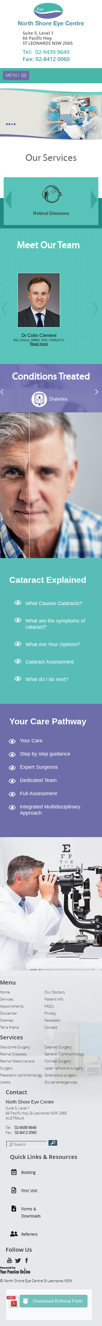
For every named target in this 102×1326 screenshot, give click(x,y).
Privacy (50, 1013)
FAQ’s (49, 1006)
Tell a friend (9, 1027)
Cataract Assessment (50, 662)
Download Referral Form (57, 1301)
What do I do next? (47, 679)
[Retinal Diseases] (33, 206)
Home (5, 992)
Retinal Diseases (13, 1054)
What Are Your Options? (53, 644)
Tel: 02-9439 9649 (46, 52)
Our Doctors (54, 992)
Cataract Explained (47, 580)
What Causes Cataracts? (54, 603)
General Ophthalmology (64, 1054)
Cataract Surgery (58, 1047)
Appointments (12, 1006)
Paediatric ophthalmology (21, 1075)
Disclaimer (8, 1013)
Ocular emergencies (60, 1082)
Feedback (52, 1020)
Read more (18, 344)
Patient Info (53, 999)
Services (6, 999)
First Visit (29, 1190)
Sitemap (6, 1020)
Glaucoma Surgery (15, 1047)
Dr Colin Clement (18, 335)
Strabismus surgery (60, 1075)
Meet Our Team (48, 245)
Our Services (51, 157)
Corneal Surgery (57, 1061)
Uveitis (5, 1082)
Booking (28, 1172)
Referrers (29, 1234)
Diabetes (35, 399)
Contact (50, 1027)
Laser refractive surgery (63, 1068)
